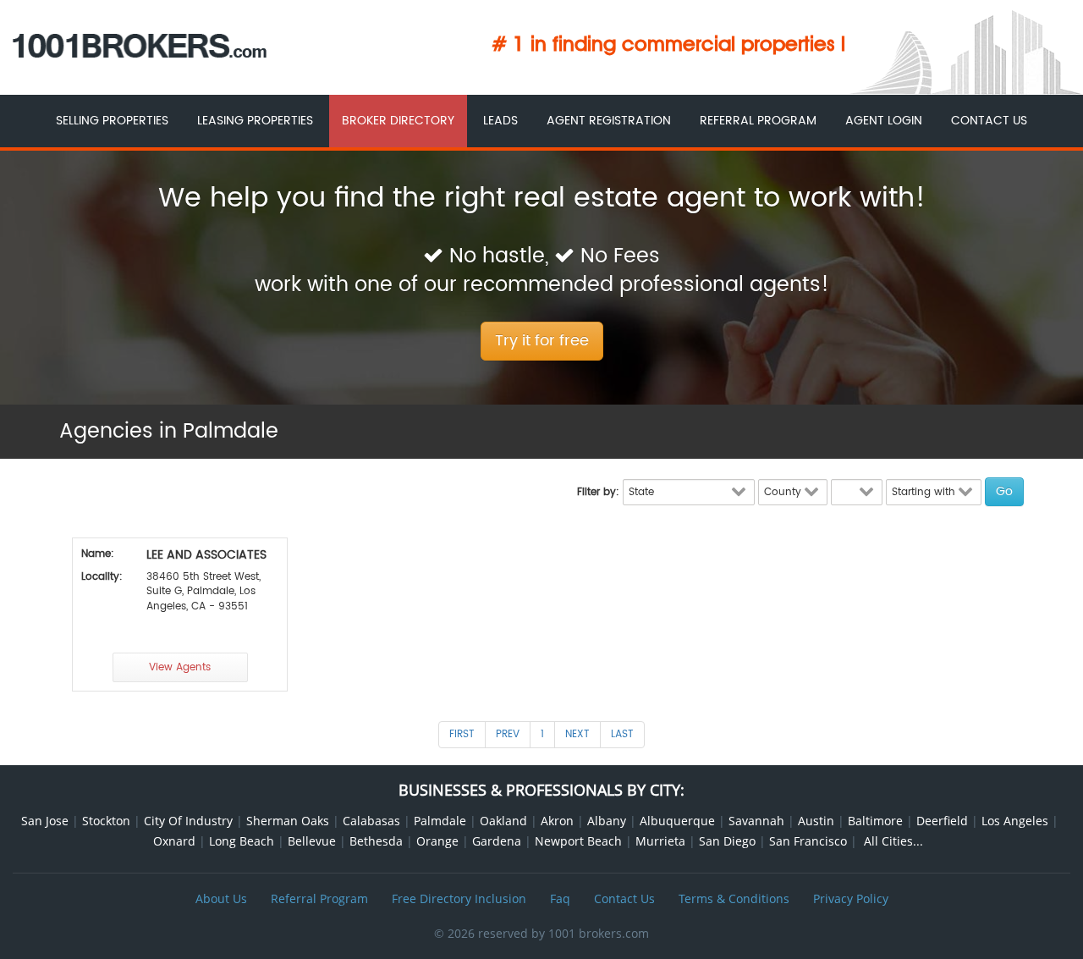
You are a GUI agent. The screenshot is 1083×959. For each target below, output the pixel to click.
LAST (622, 734)
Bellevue (312, 841)
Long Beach (241, 841)
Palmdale (440, 821)
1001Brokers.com (140, 46)
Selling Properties (112, 120)
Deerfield (942, 821)
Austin (816, 821)
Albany (606, 821)
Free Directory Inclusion (459, 898)
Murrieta (660, 841)
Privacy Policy (850, 898)
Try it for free (542, 340)
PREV (508, 734)
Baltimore (875, 821)
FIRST (462, 734)
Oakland (503, 821)
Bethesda (376, 841)
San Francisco (808, 841)
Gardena (496, 841)
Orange (437, 841)
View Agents (180, 667)
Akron (557, 821)
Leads (500, 120)
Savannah (756, 821)
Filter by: (598, 492)
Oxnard (174, 841)
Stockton (106, 821)
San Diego (727, 841)
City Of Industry (188, 821)
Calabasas (371, 821)
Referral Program (758, 120)
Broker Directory (398, 120)
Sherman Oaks (287, 821)
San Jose (45, 821)
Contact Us (989, 120)
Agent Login (883, 120)
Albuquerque (677, 821)
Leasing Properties (255, 120)
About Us (221, 898)
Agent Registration (609, 120)
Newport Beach (578, 841)
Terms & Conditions (734, 898)
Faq (560, 898)
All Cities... (893, 841)
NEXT (577, 734)
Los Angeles (1014, 821)
